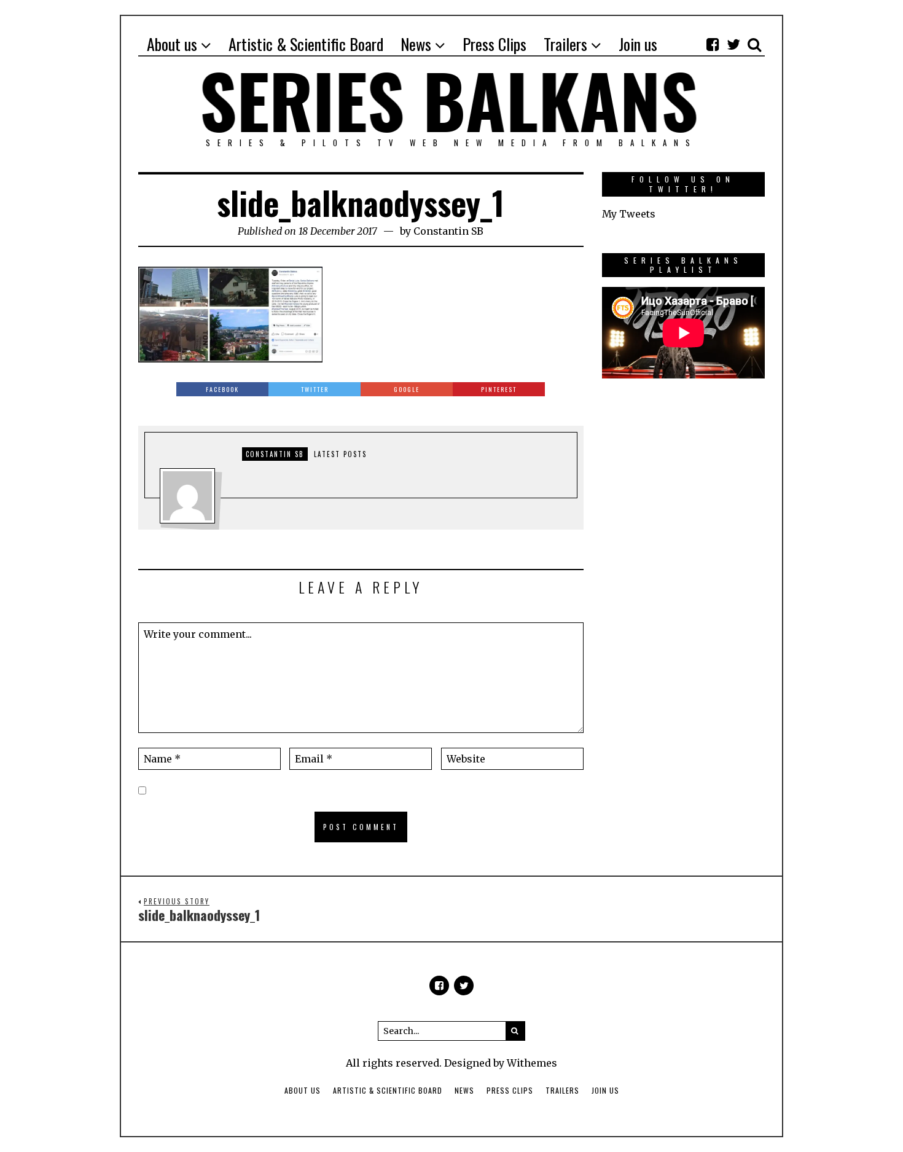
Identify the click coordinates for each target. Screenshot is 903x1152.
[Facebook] (712, 44)
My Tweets (628, 214)
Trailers (562, 1090)
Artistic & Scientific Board (387, 1090)
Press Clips (510, 1090)
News (464, 1090)
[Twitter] (733, 44)
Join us (605, 1090)
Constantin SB (448, 231)
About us (302, 1090)
